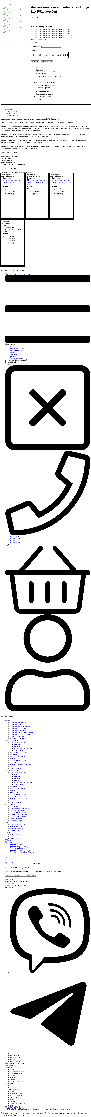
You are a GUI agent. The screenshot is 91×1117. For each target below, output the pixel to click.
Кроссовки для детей (18, 738)
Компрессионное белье (18, 752)
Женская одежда (11, 770)
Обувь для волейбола (18, 722)
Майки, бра (14, 792)
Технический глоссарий (19, 848)
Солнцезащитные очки (18, 814)
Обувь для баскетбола (18, 730)
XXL (59, 55)
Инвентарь (14, 806)
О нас (12, 346)
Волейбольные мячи (17, 824)
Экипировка (10, 804)
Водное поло (15, 830)
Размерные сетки (16, 358)
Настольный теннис (17, 810)
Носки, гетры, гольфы (18, 760)
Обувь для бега (15, 724)
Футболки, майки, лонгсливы (21, 764)
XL (53, 55)
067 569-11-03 (15, 537)
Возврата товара (16, 350)
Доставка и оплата (12, 115)
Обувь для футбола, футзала (20, 726)
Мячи (7, 822)
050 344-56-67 (15, 541)
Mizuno (17, 744)
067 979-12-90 (15, 543)
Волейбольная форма (18, 742)
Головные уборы (16, 820)
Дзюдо (7, 832)
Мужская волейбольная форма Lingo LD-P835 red (12, 181)
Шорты (12, 766)
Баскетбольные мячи (17, 828)
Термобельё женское (17, 796)
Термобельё (14, 762)
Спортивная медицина (18, 816)
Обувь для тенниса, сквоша (20, 734)
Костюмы (13, 754)
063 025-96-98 (15, 539)
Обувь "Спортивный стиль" (20, 736)
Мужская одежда (11, 740)
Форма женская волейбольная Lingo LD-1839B (12, 229)
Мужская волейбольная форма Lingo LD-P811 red (61, 181)
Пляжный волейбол (12, 838)
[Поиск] (27, 364)
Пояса (12, 836)
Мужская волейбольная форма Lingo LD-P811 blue (36, 182)
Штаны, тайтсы (16, 768)
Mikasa (16, 780)
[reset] (29, 364)
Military (8, 840)
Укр (6, 545)
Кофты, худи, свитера (18, 756)
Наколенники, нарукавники (20, 808)
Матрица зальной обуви (19, 846)
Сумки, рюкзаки (16, 818)
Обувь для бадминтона (18, 728)
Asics (16, 774)
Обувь (7, 720)
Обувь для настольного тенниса (22, 732)
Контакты (13, 354)
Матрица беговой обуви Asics (21, 850)
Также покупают (11, 113)
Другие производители (23, 748)
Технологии (9, 842)
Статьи (12, 352)
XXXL (65, 55)
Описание (9, 109)
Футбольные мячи (17, 826)
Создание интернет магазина (12, 1113)
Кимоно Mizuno (16, 834)
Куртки (12, 758)
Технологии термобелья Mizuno (22, 852)
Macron (17, 746)
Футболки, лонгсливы (18, 798)
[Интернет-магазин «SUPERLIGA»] (19, 274)
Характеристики (11, 111)
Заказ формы (19, 750)
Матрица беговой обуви (19, 844)
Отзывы (13, 356)
